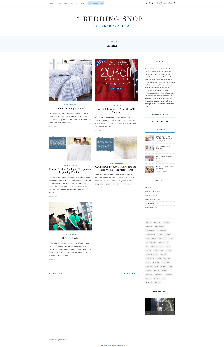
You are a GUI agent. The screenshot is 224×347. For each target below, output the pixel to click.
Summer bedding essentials (70, 108)
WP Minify (112, 346)
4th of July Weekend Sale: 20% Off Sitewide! (116, 111)
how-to (168, 250)
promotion (166, 262)
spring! (148, 278)
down (171, 238)
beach (147, 187)
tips (163, 278)
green (168, 246)
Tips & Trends (62, 3)
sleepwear (159, 274)
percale (167, 258)
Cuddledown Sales (151, 195)
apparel (148, 223)
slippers (168, 274)
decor (167, 234)
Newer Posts (56, 273)
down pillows (151, 242)
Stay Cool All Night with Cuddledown (163, 147)
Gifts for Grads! (70, 238)
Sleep (164, 270)
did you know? (151, 238)
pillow (148, 262)
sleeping (149, 274)
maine (159, 258)
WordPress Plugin (120, 346)
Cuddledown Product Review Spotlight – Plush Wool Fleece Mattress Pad (116, 168)
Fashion (154, 246)
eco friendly (163, 242)
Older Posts (130, 273)
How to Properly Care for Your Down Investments (164, 137)
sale (156, 266)
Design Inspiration (151, 199)
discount (162, 238)
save (170, 266)
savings (148, 270)
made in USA (150, 258)
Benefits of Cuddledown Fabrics (164, 157)
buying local (159, 227)
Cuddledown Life (77, 3)
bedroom (166, 223)
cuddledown (150, 234)
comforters (161, 231)
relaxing (149, 266)
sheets (156, 270)
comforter (150, 231)
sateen (163, 266)
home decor (158, 250)
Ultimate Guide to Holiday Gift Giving (164, 167)
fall (147, 246)
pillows (156, 262)
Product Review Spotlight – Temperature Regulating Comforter (70, 171)
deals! (160, 234)
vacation (149, 282)
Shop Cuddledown (96, 3)
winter (157, 282)
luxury (163, 254)
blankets (149, 227)
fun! (161, 246)
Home (51, 3)
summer (156, 278)
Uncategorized (70, 165)
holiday (148, 250)
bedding (157, 223)
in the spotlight (152, 254)
